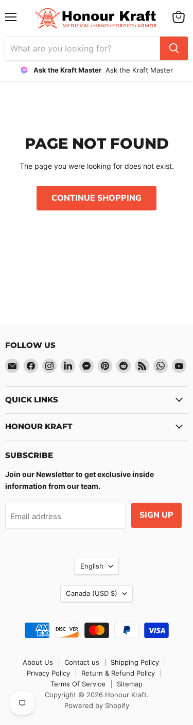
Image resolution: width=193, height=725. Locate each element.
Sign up (156, 515)
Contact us (81, 662)
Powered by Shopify (96, 705)
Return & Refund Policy (118, 673)
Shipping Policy (135, 662)
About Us (38, 662)
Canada (91, 593)
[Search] (174, 48)
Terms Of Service (78, 684)
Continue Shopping (96, 198)
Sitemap (130, 684)
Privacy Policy (48, 673)
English (91, 566)
